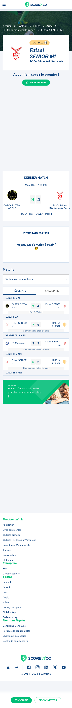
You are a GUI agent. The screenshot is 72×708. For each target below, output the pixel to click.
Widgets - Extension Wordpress (19, 540)
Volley (6, 602)
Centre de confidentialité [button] (15, 641)
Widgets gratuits (11, 535)
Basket (6, 587)
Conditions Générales (14, 625)
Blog (5, 568)
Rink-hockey (9, 612)
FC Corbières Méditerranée (19, 30)
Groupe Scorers (11, 573)
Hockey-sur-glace (12, 607)
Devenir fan (38, 82)
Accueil (7, 26)
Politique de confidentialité (16, 630)
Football (22, 26)
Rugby (6, 597)
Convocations (10, 555)
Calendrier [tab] (52, 290)
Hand (5, 592)
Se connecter (48, 700)
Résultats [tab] (19, 290)
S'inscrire (21, 700)
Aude (49, 26)
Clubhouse (8, 560)
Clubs (36, 26)
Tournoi (7, 550)
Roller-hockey (10, 617)
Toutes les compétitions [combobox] (19, 279)
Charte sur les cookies (14, 636)
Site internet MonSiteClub (16, 545)
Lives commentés (12, 529)
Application (8, 524)
